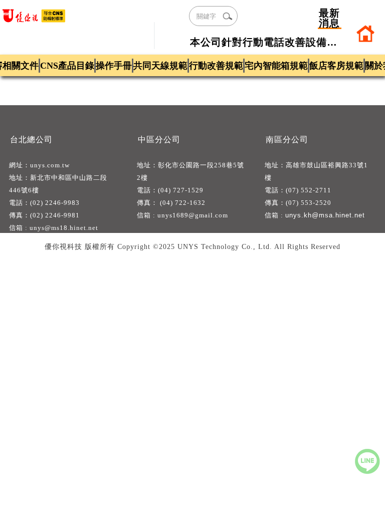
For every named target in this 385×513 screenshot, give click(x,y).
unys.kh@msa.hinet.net (325, 215)
